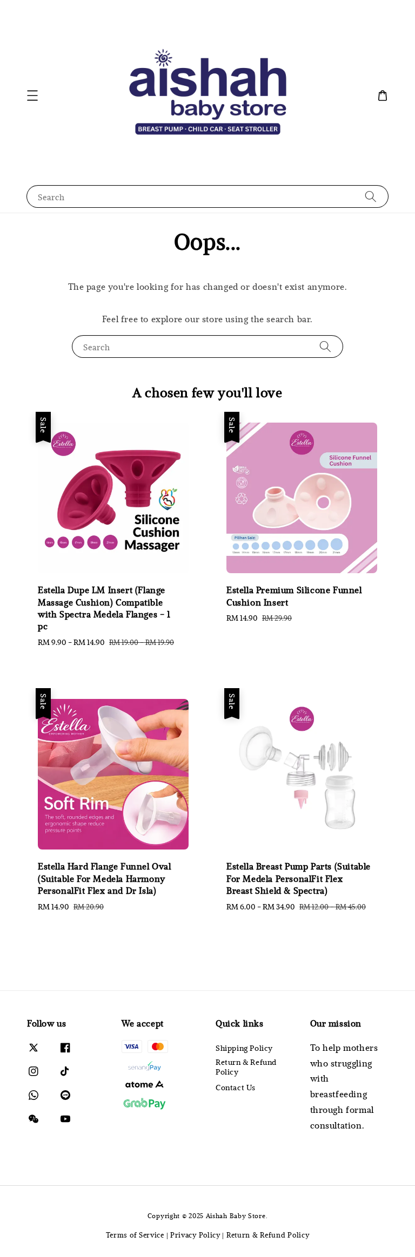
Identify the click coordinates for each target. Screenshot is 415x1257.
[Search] (370, 196)
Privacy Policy (195, 1235)
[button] (32, 95)
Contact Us (236, 1087)
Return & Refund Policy (246, 1067)
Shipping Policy (244, 1048)
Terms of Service (135, 1235)
